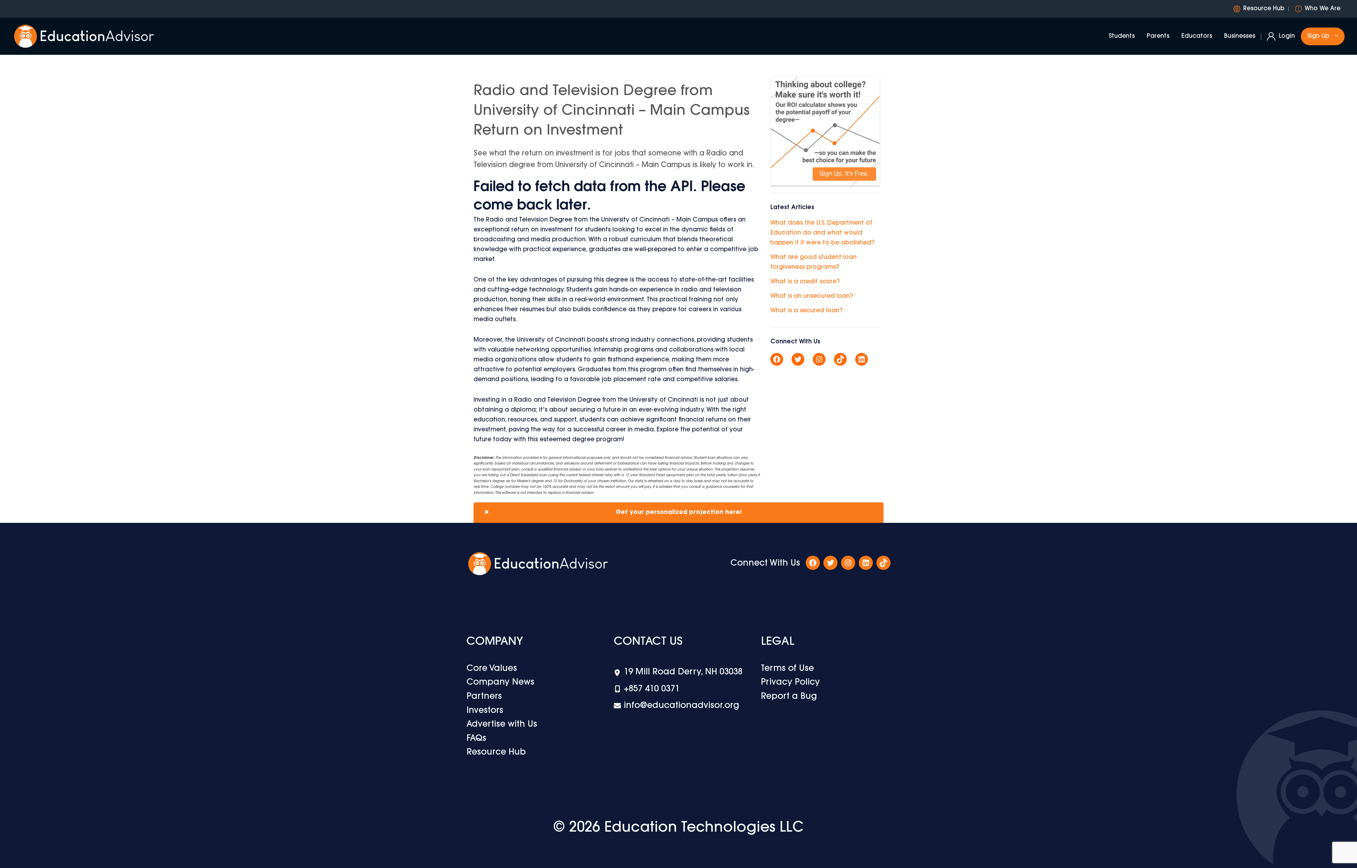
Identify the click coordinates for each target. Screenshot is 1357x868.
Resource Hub (1264, 9)
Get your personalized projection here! (613, 512)
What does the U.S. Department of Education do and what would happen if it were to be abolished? (822, 233)
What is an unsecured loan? (811, 296)
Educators (1196, 36)
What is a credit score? (805, 282)
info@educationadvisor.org (681, 706)
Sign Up (1318, 36)
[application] (1334, 36)
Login (1287, 36)
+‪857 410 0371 (652, 689)
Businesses (1239, 36)
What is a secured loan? (806, 311)
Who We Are (1322, 9)
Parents (1158, 36)
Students (1122, 36)
